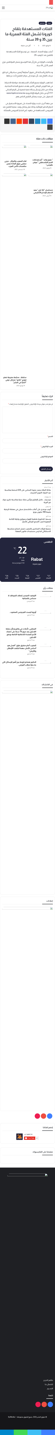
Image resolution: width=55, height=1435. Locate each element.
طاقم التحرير (48, 1380)
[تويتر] (43, 121)
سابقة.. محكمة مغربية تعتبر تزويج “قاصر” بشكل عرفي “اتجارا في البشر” (14, 379)
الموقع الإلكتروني (46, 456)
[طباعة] (50, 127)
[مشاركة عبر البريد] (7, 121)
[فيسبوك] (50, 121)
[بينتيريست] (25, 121)
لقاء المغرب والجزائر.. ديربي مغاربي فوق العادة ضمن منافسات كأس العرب (15, 163)
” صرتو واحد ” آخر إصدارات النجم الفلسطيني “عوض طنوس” (42, 162)
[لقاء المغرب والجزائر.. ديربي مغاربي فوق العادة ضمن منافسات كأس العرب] (14, 152)
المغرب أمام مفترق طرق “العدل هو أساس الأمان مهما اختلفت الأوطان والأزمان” (21, 648)
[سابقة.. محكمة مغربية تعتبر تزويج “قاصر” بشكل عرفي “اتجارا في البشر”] (14, 274)
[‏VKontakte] (13, 121)
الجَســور (50, 1389)
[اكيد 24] (49, 8)
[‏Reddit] (19, 121)
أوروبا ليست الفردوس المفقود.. (22, 612)
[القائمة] (3, 9)
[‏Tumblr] (31, 121)
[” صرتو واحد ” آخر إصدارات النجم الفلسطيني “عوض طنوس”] (41, 151)
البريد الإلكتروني (47, 446)
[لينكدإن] (37, 121)
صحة (49, 23)
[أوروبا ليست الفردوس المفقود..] (45, 618)
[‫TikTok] (37, 1116)
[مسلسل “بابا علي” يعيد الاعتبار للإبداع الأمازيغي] (41, 180)
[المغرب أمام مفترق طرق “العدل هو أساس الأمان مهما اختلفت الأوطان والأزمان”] (45, 651)
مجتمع (42, 23)
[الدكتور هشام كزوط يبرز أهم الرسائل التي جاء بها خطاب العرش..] (45, 668)
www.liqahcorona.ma (16, 93)
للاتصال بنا (49, 1384)
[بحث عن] (8, 9)
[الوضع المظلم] (12, 9)
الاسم (50, 436)
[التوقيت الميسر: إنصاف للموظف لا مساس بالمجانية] (45, 601)
